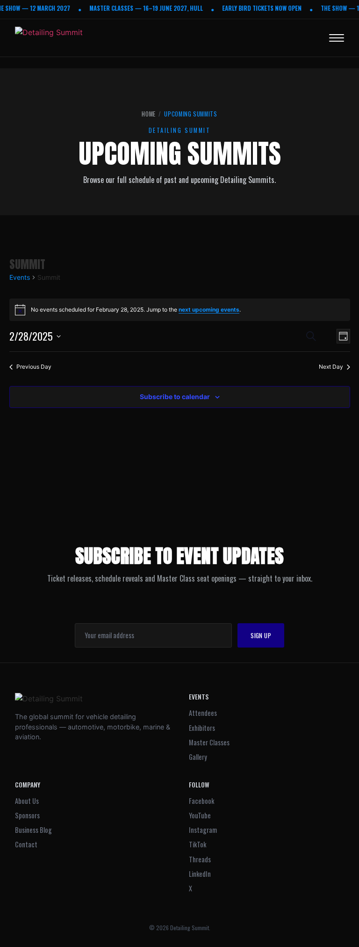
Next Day (331, 366)
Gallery (198, 757)
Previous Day (33, 366)
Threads (200, 859)
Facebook (201, 801)
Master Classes (209, 742)
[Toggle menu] (336, 37)
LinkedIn (200, 874)
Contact (26, 844)
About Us (27, 801)
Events (19, 277)
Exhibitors (202, 728)
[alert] (179, 310)
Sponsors (27, 815)
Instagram (203, 830)
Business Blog (33, 830)
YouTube (200, 815)
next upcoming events (209, 309)
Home (149, 113)
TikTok (197, 844)
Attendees (203, 713)
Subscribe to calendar (175, 397)
